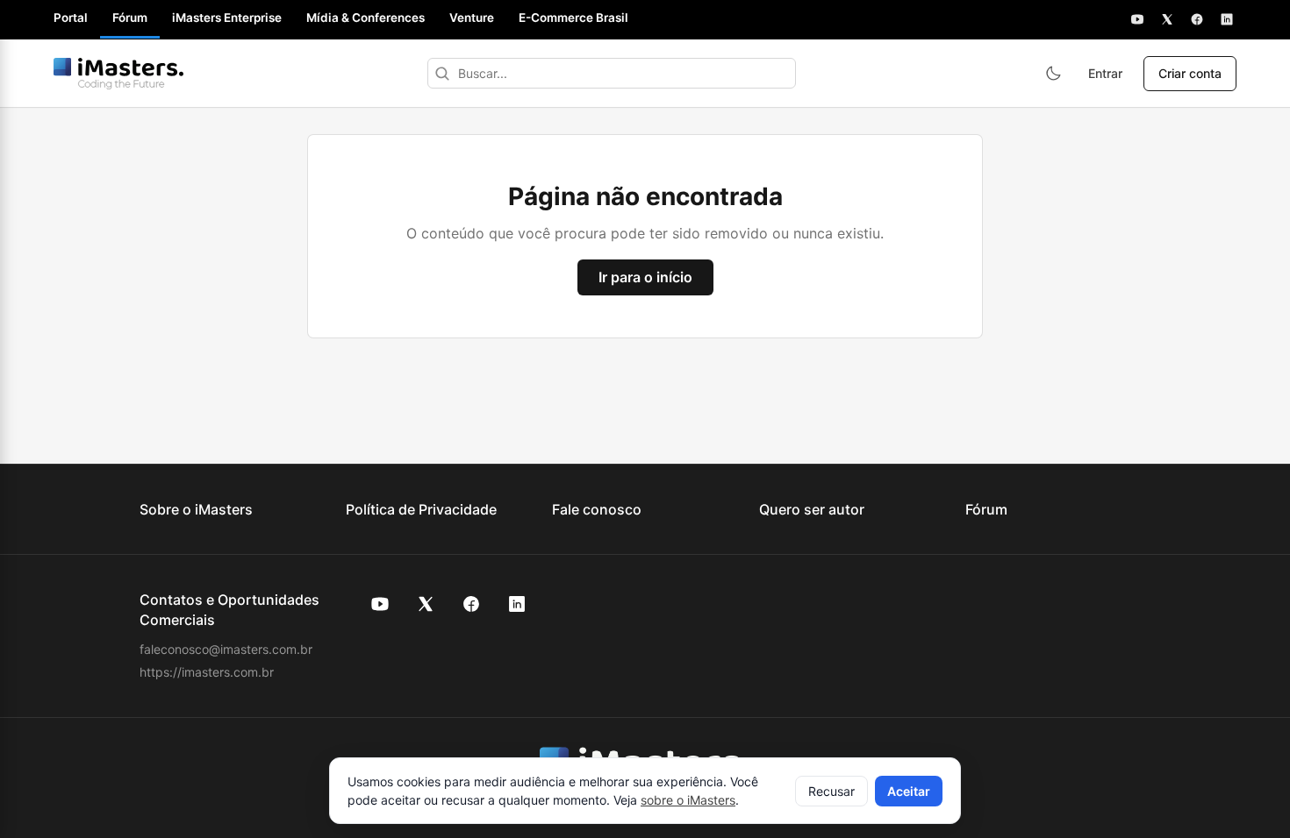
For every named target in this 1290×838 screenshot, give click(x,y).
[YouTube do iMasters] (380, 604)
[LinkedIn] (1226, 19)
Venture (471, 18)
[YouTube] (1137, 19)
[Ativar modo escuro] (1053, 74)
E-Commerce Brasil (573, 18)
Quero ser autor (811, 509)
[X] (1167, 19)
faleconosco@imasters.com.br (226, 649)
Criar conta (1190, 73)
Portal (71, 18)
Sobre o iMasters (196, 509)
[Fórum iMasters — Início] (118, 73)
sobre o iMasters (688, 799)
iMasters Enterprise (227, 18)
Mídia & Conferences (365, 18)
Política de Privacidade (421, 509)
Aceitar (908, 791)
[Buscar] (442, 73)
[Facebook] (1197, 19)
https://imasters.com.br (207, 671)
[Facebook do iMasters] (471, 604)
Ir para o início (645, 277)
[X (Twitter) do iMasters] (426, 604)
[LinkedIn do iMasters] (517, 604)
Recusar (831, 791)
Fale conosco (596, 509)
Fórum (129, 18)
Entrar (1105, 73)
